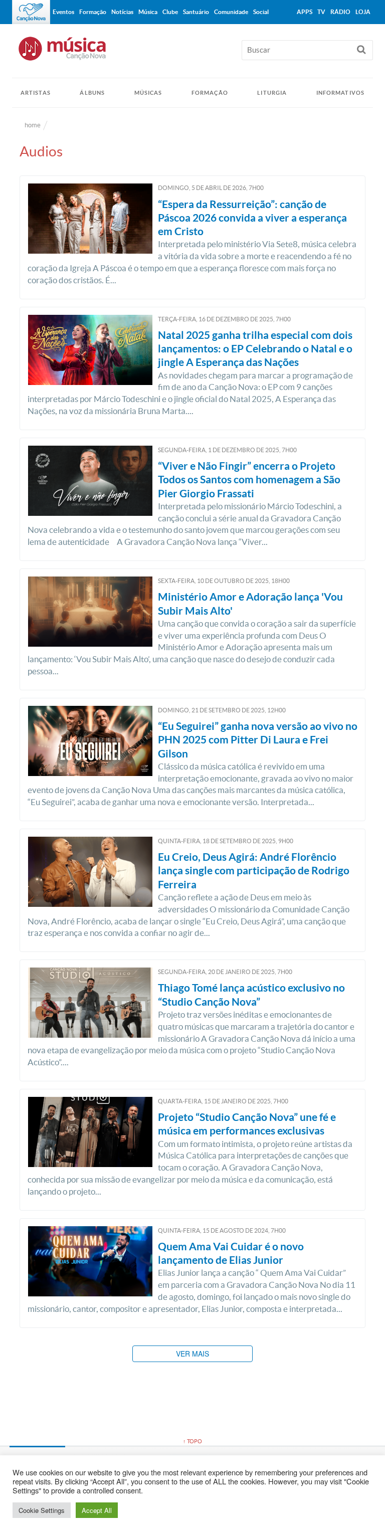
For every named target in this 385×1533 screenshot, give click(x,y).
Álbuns (92, 93)
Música (147, 12)
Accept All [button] (97, 1510)
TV (321, 12)
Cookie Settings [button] (42, 1510)
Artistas (36, 93)
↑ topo (192, 1441)
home (33, 125)
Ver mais (192, 1354)
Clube (170, 12)
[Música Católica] (192, 53)
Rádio (340, 12)
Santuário (196, 12)
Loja (362, 12)
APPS (304, 12)
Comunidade (231, 12)
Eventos (63, 12)
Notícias (122, 12)
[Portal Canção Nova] (31, 12)
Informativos (340, 93)
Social (261, 12)
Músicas (148, 93)
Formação (209, 93)
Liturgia (272, 93)
